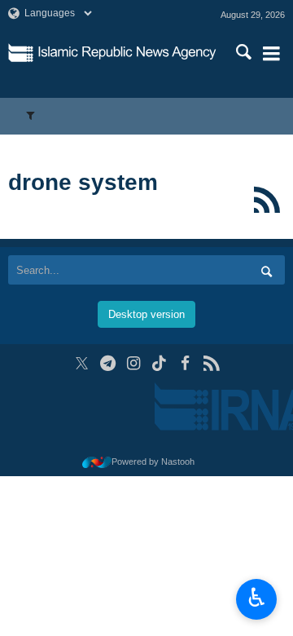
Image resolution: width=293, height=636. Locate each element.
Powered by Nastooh (153, 461)
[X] (82, 363)
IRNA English (127, 53)
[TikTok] (160, 363)
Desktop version (146, 314)
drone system (83, 182)
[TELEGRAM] (108, 363)
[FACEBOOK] (185, 363)
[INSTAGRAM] (134, 363)
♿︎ (257, 597)
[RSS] (266, 199)
